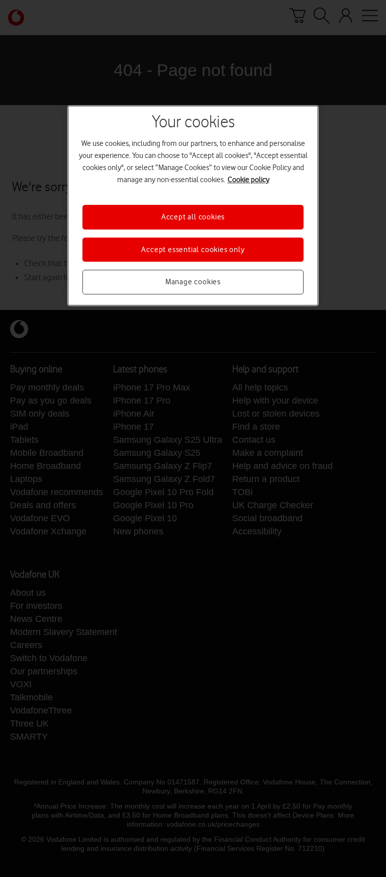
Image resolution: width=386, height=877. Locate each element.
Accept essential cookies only (192, 249)
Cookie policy (248, 180)
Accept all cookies (193, 217)
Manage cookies (193, 281)
